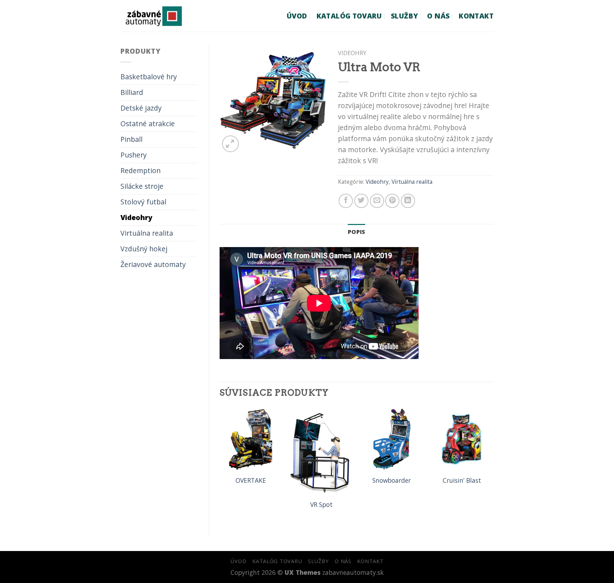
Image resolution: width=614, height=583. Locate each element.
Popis (356, 232)
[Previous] (220, 466)
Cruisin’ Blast (462, 480)
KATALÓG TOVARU (349, 16)
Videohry (136, 217)
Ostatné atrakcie (147, 123)
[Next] (493, 466)
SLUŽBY (404, 16)
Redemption (140, 170)
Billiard (131, 92)
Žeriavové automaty (153, 264)
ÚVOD (297, 16)
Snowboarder (391, 480)
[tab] (356, 232)
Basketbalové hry (148, 76)
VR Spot (321, 505)
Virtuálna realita (146, 233)
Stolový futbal (143, 202)
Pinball (131, 139)
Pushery (133, 155)
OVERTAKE (251, 480)
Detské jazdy (141, 108)
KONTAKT (476, 16)
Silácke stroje (141, 186)
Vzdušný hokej (143, 248)
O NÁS (438, 16)
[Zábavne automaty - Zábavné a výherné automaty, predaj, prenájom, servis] (165, 16)
